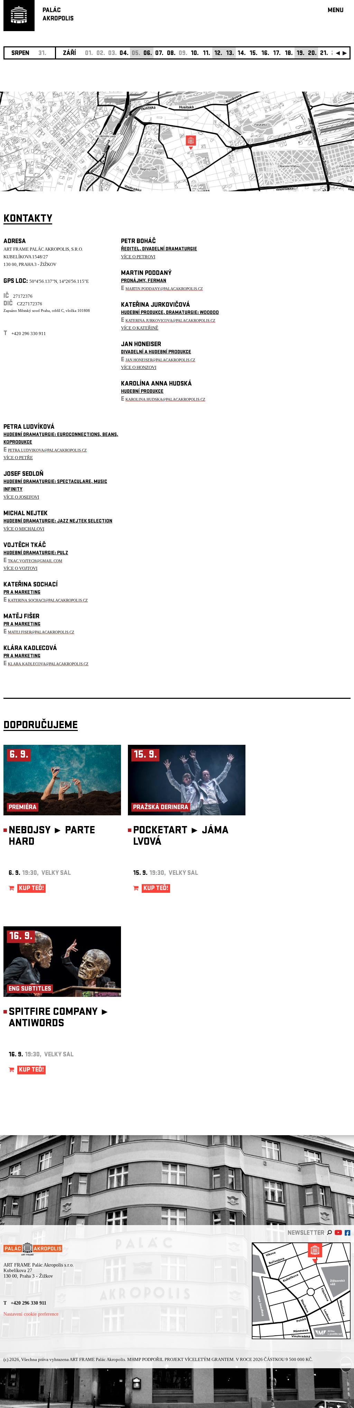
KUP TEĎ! (31, 889)
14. (241, 54)
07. (159, 54)
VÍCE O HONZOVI (138, 367)
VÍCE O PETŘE (18, 457)
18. (289, 54)
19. (301, 54)
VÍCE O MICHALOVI (23, 528)
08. (171, 54)
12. (218, 54)
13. (230, 54)
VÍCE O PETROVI (138, 256)
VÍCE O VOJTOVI (20, 568)
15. (254, 54)
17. (277, 54)
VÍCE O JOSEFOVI (21, 497)
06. (147, 54)
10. (195, 54)
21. (324, 54)
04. (124, 54)
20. (312, 54)
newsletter (306, 1234)
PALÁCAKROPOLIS (58, 15)
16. (265, 54)
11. (206, 54)
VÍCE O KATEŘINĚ (139, 328)
